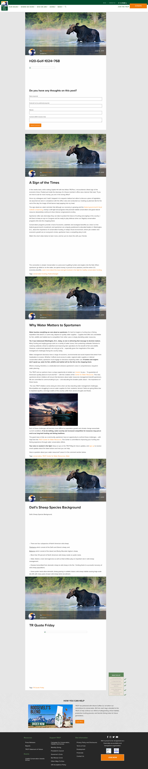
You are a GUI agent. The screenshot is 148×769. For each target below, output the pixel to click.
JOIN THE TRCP (123, 7)
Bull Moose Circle (57, 758)
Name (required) (33, 96)
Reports (27, 746)
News (60, 7)
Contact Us (112, 3)
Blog (104, 3)
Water (68, 456)
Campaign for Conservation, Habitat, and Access (60, 743)
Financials (80, 753)
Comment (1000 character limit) (37, 117)
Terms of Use (81, 746)
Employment (81, 749)
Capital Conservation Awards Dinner (34, 759)
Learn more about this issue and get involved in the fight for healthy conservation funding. (72, 270)
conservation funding (40, 274)
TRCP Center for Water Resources (53, 456)
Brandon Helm (47, 172)
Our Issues (13, 7)
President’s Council (57, 751)
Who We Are (42, 7)
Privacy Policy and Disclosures (87, 742)
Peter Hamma (47, 615)
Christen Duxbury (48, 51)
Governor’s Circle (57, 754)
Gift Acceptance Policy (58, 765)
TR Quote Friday (116, 693)
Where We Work (28, 7)
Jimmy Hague (47, 315)
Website (31, 110)
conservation (37, 456)
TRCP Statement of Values (34, 749)
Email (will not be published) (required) (39, 103)
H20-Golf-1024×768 (116, 678)
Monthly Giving (56, 747)
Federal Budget (53, 274)
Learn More (80, 721)
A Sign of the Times (117, 681)
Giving (52, 7)
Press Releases (30, 742)
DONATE (138, 6)
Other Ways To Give (57, 761)
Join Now (112, 757)
